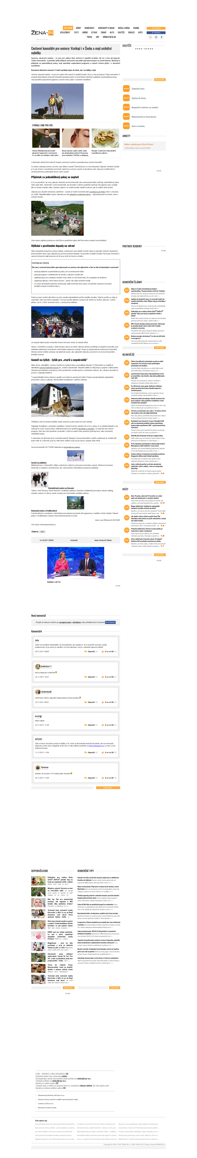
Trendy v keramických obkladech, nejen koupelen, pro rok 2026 (139, 1131)
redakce (64, 1076)
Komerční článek (105, 540)
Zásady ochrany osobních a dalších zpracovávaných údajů (58, 1099)
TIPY (42, 532)
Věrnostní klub (109, 36)
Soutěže (121, 32)
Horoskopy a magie (106, 27)
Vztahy (94, 32)
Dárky (78, 27)
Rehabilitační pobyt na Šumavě (61, 488)
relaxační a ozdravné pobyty (80, 194)
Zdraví (103, 32)
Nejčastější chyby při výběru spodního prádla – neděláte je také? (97, 1131)
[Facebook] (161, 37)
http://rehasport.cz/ (96, 745)
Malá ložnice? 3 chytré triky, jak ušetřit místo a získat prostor (139, 1139)
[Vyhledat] (150, 37)
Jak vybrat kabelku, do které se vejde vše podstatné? (54, 1131)
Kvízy (140, 32)
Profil (89, 36)
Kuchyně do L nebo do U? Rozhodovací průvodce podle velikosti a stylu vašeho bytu (139, 1128)
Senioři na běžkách (39, 462)
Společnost (65, 32)
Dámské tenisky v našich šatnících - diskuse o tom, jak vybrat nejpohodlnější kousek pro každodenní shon (97, 1128)
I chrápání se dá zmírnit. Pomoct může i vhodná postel (96, 1124)
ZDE (67, 1073)
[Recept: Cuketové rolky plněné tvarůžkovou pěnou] (105, 138)
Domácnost (90, 27)
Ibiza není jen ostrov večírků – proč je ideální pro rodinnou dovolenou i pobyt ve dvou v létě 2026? (55, 1128)
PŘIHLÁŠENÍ (77, 622)
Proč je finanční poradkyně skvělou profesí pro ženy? (53, 1135)
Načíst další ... (108, 787)
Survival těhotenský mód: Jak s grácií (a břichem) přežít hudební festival (55, 1124)
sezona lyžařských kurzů (48, 367)
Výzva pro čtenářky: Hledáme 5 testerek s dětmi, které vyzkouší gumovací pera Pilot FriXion (142, 72)
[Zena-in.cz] (43, 32)
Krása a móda (124, 27)
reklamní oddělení (86, 1085)
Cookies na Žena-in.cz (45, 1103)
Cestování (68, 27)
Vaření (85, 32)
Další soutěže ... (159, 79)
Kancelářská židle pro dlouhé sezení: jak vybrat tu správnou (97, 1135)
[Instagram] (156, 37)
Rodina (136, 27)
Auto (112, 32)
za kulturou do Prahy (97, 191)
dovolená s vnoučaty (86, 428)
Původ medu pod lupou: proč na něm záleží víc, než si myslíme (139, 1135)
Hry (97, 36)
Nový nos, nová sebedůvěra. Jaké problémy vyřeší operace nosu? (139, 1124)
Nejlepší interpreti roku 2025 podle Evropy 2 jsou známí (54, 1139)
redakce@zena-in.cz (84, 1078)
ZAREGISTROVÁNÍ (65, 622)
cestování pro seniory (72, 447)
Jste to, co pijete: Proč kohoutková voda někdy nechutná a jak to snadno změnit (97, 1139)
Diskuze (131, 32)
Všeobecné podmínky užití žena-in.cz (51, 1095)
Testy (76, 32)
